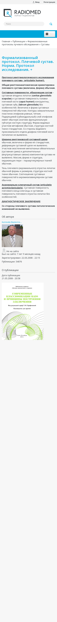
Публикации (18, 41)
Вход (37, 2)
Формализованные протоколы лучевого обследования (24, 43)
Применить (51, 24)
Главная (6, 41)
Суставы (45, 44)
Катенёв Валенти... (12, 222)
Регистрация (49, 2)
